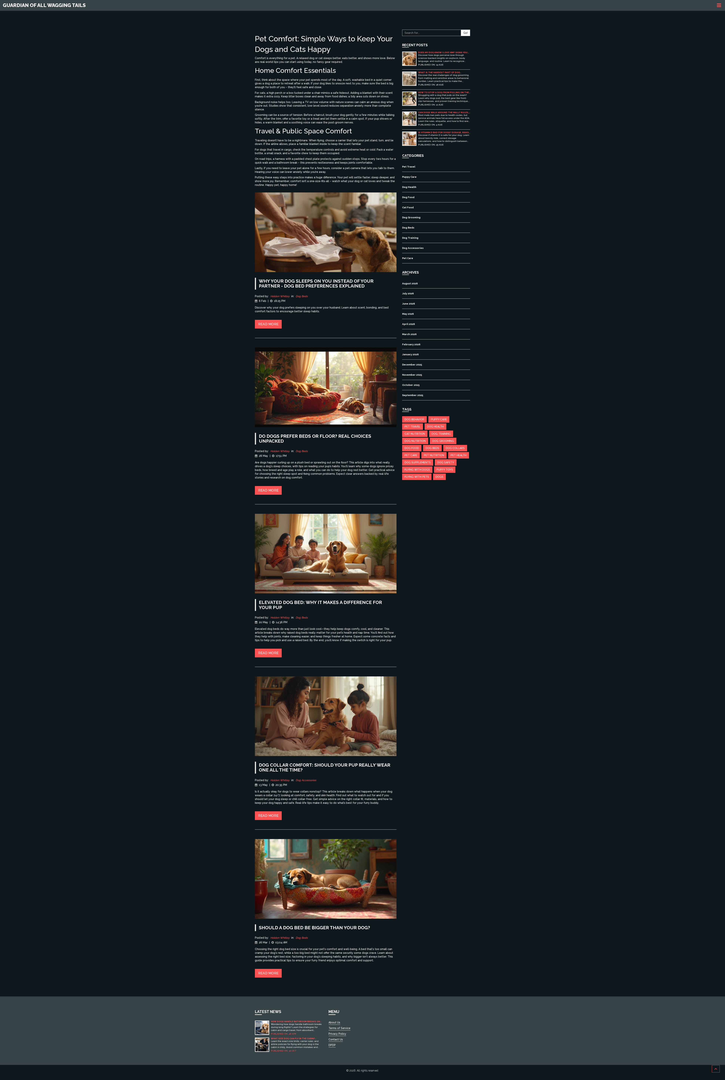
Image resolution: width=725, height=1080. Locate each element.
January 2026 (410, 354)
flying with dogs (417, 469)
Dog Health (409, 187)
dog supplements (418, 462)
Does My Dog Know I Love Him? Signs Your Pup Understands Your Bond (443, 53)
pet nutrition (434, 455)
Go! (465, 32)
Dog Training (410, 237)
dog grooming (443, 440)
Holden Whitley (280, 296)
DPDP (332, 1045)
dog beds (432, 448)
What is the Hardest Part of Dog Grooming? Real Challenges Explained (442, 73)
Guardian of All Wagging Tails (44, 5)
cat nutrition (415, 433)
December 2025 (412, 364)
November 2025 (412, 374)
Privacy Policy (337, 1033)
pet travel (412, 426)
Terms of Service (339, 1028)
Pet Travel (408, 166)
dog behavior (414, 419)
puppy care (439, 419)
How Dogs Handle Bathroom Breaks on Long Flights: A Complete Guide (295, 1022)
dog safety (445, 462)
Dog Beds (302, 296)
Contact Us (336, 1039)
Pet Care (407, 258)
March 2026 (409, 334)
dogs (439, 476)
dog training (441, 433)
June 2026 (408, 303)
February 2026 (411, 344)
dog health (435, 426)
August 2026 (410, 283)
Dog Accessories (306, 780)
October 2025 (411, 385)
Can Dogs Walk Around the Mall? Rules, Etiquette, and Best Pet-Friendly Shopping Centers (443, 113)
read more (268, 324)
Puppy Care (409, 176)
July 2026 (408, 293)
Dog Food (408, 197)
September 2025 (412, 395)
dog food (412, 448)
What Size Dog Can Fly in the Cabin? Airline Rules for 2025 (293, 1039)
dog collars (455, 448)
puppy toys (445, 469)
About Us (334, 1022)
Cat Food (408, 207)
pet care (411, 455)
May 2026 (408, 313)
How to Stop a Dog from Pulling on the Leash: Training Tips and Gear (443, 93)
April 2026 (408, 324)
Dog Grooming (411, 217)
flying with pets (417, 476)
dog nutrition (415, 440)
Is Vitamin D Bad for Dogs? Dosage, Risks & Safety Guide (443, 133)
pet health (459, 455)
